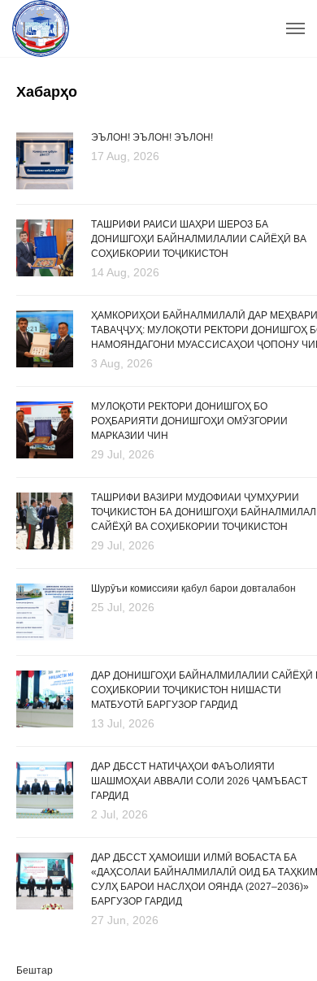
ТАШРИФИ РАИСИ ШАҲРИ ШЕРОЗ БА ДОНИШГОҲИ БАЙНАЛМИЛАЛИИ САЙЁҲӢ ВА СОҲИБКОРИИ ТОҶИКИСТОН (198, 239)
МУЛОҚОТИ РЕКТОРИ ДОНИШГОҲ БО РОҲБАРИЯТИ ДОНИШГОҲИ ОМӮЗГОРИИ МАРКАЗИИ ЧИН (189, 421)
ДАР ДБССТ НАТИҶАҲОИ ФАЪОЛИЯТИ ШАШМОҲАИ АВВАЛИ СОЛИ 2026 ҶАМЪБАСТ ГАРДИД (199, 781)
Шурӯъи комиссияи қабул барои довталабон (193, 588)
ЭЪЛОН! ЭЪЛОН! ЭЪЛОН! (152, 137)
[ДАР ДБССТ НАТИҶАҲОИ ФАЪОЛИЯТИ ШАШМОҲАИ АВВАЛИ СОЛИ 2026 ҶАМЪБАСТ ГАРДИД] (44, 791)
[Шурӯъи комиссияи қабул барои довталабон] (44, 610)
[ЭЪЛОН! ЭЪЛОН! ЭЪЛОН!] (44, 159)
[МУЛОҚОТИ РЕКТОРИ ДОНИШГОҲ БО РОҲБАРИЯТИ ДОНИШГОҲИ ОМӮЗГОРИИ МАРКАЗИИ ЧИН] (44, 430)
